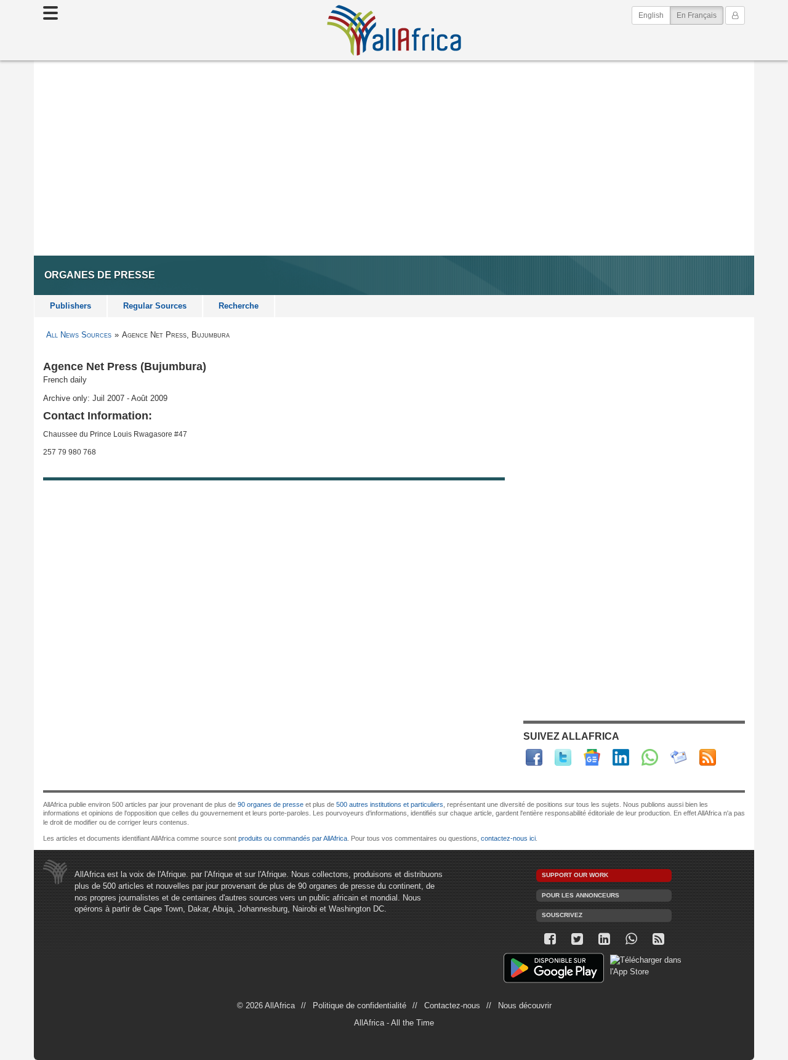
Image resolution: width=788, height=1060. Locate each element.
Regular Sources (155, 305)
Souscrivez (562, 915)
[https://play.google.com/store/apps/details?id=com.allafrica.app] (554, 970)
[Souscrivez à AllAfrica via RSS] (658, 939)
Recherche (239, 305)
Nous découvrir (525, 1005)
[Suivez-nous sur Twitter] (576, 939)
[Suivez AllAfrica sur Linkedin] (621, 757)
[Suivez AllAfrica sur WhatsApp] (649, 757)
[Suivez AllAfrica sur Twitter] (563, 757)
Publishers (70, 305)
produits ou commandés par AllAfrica (292, 838)
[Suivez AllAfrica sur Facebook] (534, 757)
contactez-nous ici (508, 838)
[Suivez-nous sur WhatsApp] (631, 939)
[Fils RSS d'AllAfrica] (707, 757)
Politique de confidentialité (359, 1005)
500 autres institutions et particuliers (389, 804)
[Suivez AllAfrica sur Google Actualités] (592, 757)
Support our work (575, 875)
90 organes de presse (271, 804)
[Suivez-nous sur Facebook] (549, 939)
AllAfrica (394, 30)
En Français (700, 15)
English (651, 15)
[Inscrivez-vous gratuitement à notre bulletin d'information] (678, 757)
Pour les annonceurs (580, 895)
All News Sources (78, 334)
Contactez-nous (452, 1005)
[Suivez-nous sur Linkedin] (603, 939)
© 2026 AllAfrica (266, 1005)
